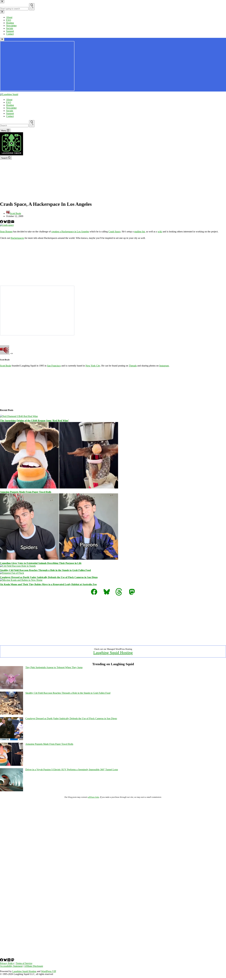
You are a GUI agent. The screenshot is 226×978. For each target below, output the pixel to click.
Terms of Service (24, 963)
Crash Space (114, 231)
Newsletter (11, 108)
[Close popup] (2, 39)
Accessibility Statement (11, 966)
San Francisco (54, 365)
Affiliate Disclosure (33, 966)
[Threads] (9, 222)
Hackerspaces (17, 238)
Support (10, 113)
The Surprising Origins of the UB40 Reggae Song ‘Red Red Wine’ (34, 420)
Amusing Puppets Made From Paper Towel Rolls (25, 492)
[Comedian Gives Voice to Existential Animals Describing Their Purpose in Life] (59, 559)
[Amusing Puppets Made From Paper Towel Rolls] (59, 487)
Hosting (10, 105)
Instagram (164, 365)
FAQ (8, 102)
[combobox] (14, 125)
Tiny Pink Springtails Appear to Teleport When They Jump (54, 667)
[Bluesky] (5, 222)
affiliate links (93, 797)
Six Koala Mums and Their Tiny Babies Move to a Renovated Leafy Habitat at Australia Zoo (48, 584)
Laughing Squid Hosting (113, 652)
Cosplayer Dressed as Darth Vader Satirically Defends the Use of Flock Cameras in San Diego (49, 577)
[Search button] (31, 123)
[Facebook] (2, 222)
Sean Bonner (6, 231)
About (9, 99)
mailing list (139, 231)
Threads (133, 365)
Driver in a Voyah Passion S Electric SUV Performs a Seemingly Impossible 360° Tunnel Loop (71, 769)
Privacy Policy (7, 963)
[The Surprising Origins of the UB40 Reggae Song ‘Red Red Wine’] (19, 416)
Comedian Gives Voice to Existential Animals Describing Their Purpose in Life (40, 563)
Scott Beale (5, 365)
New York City (92, 365)
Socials (9, 110)
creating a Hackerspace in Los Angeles (70, 231)
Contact (10, 116)
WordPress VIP (48, 971)
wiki (160, 231)
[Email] (12, 222)
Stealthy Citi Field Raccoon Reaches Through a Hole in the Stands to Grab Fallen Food (45, 570)
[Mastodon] (12, 960)
